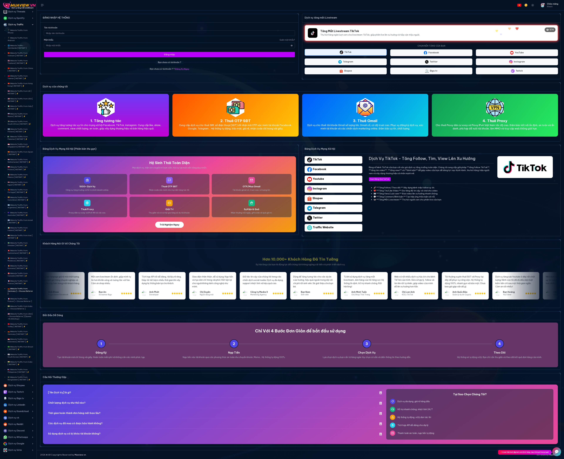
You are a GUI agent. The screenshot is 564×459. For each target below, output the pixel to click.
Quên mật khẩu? (287, 39)
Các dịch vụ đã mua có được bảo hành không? (75, 423)
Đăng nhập (169, 54)
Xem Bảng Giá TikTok (379, 179)
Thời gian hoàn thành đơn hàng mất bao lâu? (74, 413)
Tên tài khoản (50, 27)
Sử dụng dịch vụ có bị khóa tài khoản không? (74, 433)
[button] (18, 12)
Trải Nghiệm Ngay (169, 224)
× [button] (45, 444)
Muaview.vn (80, 454)
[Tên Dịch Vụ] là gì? (59, 392)
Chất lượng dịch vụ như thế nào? (66, 402)
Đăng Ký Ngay (182, 69)
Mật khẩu (48, 39)
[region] (18, 232)
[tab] (333, 160)
